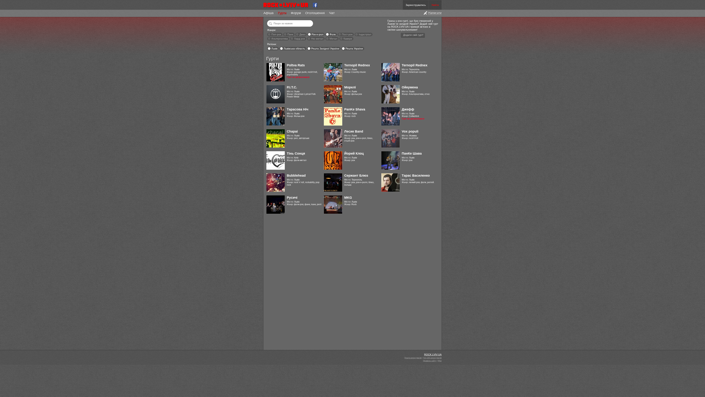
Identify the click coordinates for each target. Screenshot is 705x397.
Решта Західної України (325, 48)
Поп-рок (276, 34)
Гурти (282, 13)
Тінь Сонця (296, 153)
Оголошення (315, 13)
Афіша (268, 13)
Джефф (408, 109)
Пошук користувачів (413, 358)
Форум (296, 13)
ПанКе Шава (412, 153)
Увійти (435, 4)
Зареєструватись (416, 4)
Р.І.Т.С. (292, 87)
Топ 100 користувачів (432, 358)
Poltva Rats (296, 65)
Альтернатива (279, 38)
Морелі (350, 87)
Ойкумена (410, 87)
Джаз (302, 34)
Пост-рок (347, 34)
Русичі (292, 197)
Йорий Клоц (354, 153)
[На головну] (287, 5)
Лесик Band (353, 131)
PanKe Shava (354, 109)
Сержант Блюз (356, 175)
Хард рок (299, 38)
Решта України (354, 48)
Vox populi (410, 131)
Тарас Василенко (416, 175)
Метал (333, 38)
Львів (274, 48)
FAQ (440, 361)
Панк (290, 34)
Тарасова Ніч (297, 109)
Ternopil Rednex (357, 65)
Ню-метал (317, 38)
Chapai (292, 131)
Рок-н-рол (317, 34)
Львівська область (294, 48)
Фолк (333, 34)
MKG (348, 197)
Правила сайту (429, 361)
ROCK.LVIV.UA (433, 354)
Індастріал (365, 34)
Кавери (348, 38)
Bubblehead (296, 175)
